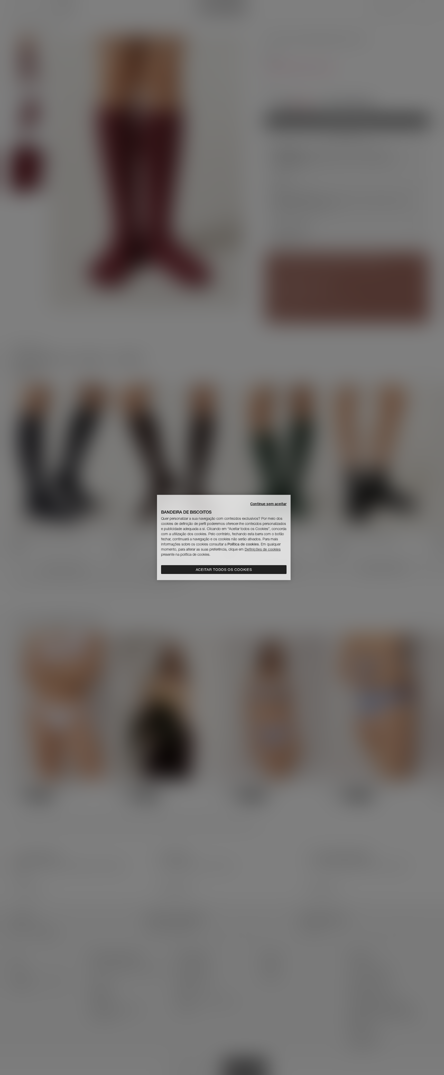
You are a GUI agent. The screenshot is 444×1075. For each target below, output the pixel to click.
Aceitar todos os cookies (224, 569)
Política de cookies (243, 544)
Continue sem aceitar (268, 504)
